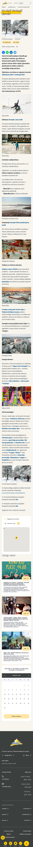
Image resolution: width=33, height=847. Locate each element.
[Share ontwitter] (14, 52)
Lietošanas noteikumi (8, 831)
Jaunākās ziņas (11, 7)
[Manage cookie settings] (3, 838)
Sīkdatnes (9, 834)
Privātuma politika (27, 831)
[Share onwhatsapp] (7, 52)
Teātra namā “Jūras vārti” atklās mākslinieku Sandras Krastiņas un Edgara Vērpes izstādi (16, 619)
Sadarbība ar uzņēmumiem (25, 834)
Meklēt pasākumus (16, 716)
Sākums (4, 7)
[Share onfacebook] (3, 52)
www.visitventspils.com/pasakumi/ (13, 493)
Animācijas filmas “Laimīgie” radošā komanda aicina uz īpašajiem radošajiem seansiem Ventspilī (16, 584)
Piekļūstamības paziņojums (9, 837)
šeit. (17, 175)
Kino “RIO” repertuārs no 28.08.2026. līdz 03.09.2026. (16, 653)
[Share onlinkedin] (11, 52)
